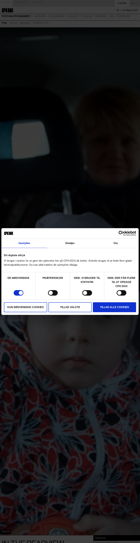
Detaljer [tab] (70, 243)
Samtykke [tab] (24, 243)
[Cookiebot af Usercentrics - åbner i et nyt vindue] (121, 233)
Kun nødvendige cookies (25, 307)
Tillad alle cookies (114, 307)
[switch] (53, 293)
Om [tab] (116, 243)
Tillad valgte (70, 307)
